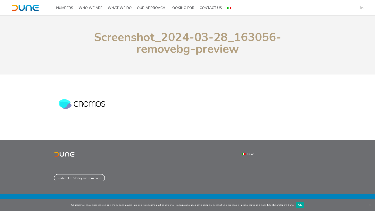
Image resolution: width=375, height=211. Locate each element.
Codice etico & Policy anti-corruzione (79, 178)
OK (300, 204)
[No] (370, 205)
